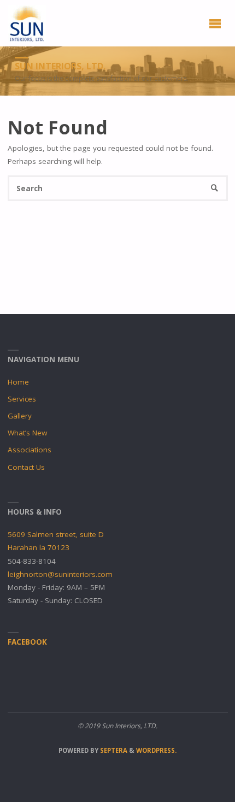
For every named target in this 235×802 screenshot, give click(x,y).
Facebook (27, 642)
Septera (112, 750)
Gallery (20, 416)
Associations (29, 450)
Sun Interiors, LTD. (60, 66)
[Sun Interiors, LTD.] (27, 23)
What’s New (27, 433)
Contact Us (26, 467)
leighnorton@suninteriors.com (60, 574)
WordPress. (156, 750)
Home (18, 382)
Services (22, 399)
